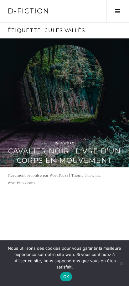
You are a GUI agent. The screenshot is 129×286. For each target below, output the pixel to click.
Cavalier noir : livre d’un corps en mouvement (64, 156)
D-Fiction (28, 11)
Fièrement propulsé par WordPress (38, 175)
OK (66, 276)
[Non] (121, 263)
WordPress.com (21, 182)
